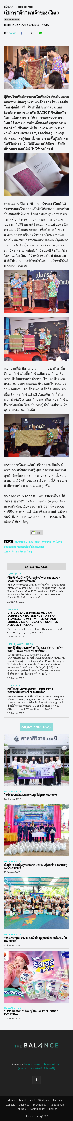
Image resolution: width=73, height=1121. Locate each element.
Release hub (24, 6)
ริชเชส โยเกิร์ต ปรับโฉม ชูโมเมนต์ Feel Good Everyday (31, 1012)
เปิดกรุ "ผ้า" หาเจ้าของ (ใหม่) (18, 551)
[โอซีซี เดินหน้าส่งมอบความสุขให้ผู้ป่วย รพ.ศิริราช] (36, 760)
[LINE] (40, 33)
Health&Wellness (20, 644)
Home (11, 1100)
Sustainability (37, 1109)
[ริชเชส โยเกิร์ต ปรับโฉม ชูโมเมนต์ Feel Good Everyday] (36, 977)
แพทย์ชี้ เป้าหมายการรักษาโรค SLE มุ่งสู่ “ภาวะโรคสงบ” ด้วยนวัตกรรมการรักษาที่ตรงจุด (35, 649)
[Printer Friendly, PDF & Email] (36, 534)
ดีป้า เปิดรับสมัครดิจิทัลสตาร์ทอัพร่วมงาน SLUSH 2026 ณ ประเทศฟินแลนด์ (33, 579)
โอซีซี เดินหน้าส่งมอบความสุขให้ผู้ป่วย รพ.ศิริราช (30, 794)
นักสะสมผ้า (34, 541)
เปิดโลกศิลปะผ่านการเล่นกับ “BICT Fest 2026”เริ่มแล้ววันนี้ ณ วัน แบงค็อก (30, 690)
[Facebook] (22, 33)
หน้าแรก (8, 6)
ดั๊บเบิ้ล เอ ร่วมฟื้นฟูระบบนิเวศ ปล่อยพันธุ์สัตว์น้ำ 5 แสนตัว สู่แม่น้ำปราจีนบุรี (35, 866)
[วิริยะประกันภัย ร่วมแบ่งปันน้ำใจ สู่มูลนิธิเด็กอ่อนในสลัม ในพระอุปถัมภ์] (36, 903)
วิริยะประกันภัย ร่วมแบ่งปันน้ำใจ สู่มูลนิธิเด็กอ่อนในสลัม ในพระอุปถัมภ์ (35, 939)
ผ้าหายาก (46, 541)
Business (24, 1104)
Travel (22, 1100)
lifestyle (14, 685)
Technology (39, 1104)
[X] (31, 33)
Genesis (10, 1104)
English (12, 609)
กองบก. (13, 33)
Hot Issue (14, 574)
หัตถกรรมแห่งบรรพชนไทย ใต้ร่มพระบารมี (24, 546)
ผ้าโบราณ (57, 541)
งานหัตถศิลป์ (21, 541)
